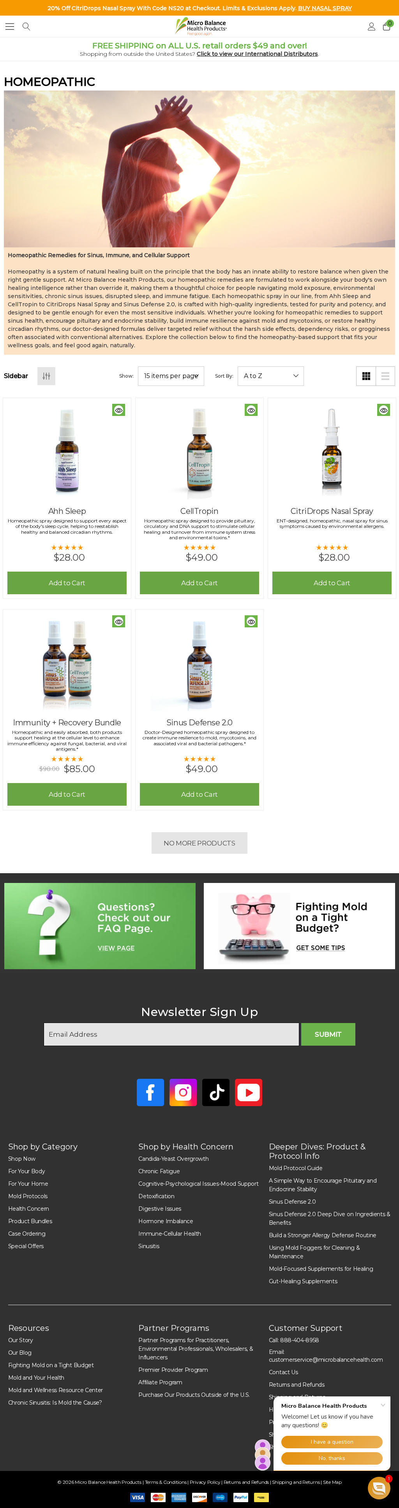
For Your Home (28, 1183)
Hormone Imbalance (165, 1221)
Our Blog (20, 1352)
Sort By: (224, 376)
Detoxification (156, 1196)
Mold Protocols (28, 1196)
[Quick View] (118, 410)
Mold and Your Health (36, 1377)
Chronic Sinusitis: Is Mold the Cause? (55, 1402)
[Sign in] (371, 26)
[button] (100, 926)
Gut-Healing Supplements (303, 1281)
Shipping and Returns (296, 1482)
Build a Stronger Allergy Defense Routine (322, 1235)
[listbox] (271, 376)
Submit (328, 1034)
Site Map (332, 1482)
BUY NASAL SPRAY (325, 8)
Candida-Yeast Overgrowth (173, 1158)
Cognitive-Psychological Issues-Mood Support (198, 1183)
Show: (126, 376)
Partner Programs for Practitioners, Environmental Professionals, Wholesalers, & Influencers (195, 1349)
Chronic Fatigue (159, 1171)
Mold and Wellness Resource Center (55, 1390)
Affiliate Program (160, 1382)
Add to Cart (67, 583)
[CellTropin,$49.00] (199, 450)
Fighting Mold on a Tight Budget (51, 1365)
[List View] (385, 376)
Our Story (20, 1340)
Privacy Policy (205, 1482)
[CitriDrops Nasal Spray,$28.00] (332, 450)
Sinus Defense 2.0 (292, 1201)
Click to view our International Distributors (257, 53)
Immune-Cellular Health (169, 1233)
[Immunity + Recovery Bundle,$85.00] (67, 662)
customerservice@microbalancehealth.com (326, 1359)
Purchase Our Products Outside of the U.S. (194, 1394)
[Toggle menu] (9, 26)
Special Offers (26, 1246)
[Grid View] (366, 376)
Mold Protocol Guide (296, 1168)
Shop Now (21, 1158)
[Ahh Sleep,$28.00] (67, 450)
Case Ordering (27, 1233)
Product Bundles (30, 1221)
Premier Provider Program (173, 1369)
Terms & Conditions (166, 1482)
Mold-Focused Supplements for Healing (321, 1268)
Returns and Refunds (297, 1384)
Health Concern (28, 1208)
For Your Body (26, 1171)
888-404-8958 (299, 1340)
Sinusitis (148, 1246)
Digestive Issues (159, 1208)
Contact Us (283, 1372)
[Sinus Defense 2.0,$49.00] (199, 662)
